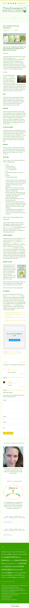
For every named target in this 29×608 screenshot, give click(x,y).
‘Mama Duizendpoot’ (8, 227)
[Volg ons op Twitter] (11, 3)
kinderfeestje (12, 560)
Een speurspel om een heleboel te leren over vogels (12, 588)
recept (10, 575)
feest (12, 554)
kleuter (3, 563)
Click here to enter (14, 340)
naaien (9, 572)
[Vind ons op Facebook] (9, 3)
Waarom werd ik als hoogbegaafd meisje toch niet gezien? (13, 590)
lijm (9, 353)
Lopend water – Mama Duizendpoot (15, 390)
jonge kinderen (11, 557)
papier (20, 572)
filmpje (9, 77)
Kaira (18, 604)
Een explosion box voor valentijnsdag (9, 599)
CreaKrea (24, 551)
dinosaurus (5, 554)
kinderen (5, 560)
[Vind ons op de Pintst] (13, 3)
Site (4, 427)
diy (9, 554)
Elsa (9, 369)
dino (2, 554)
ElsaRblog (11, 243)
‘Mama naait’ (9, 295)
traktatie (3, 577)
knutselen (5, 353)
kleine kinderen (21, 560)
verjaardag (11, 577)
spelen (16, 575)
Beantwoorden (22, 373)
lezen (2, 566)
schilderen (5, 354)
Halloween (15, 554)
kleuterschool (16, 563)
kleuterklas (8, 563)
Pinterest (12, 305)
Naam (5, 416)
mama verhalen (18, 570)
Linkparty (19, 353)
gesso (7, 169)
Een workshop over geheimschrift (8, 591)
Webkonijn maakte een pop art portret (14, 312)
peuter (24, 572)
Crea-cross (18, 552)
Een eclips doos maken (6, 598)
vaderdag (6, 577)
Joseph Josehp (19, 58)
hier (18, 250)
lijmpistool (13, 353)
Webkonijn (13, 241)
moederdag (4, 572)
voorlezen (22, 577)
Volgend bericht (22, 362)
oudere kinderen (15, 572)
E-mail (5, 422)
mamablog (14, 566)
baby (2, 552)
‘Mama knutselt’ (16, 295)
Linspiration (19, 243)
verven (15, 354)
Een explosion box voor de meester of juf (9, 595)
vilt (18, 577)
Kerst (19, 557)
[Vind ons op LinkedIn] (16, 3)
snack (13, 575)
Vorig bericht (6, 362)
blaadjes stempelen (13, 124)
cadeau (13, 551)
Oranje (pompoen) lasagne (6, 596)
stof (19, 575)
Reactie (5, 400)
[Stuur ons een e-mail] (6, 3)
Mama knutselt (12, 351)
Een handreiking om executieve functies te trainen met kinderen (14, 593)
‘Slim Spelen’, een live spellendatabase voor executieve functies (14, 585)
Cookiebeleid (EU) (21, 3)
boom (21, 351)
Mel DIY (22, 241)
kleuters (11, 563)
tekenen (22, 575)
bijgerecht (10, 551)
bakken (6, 551)
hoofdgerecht (20, 554)
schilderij (11, 354)
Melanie (10, 382)
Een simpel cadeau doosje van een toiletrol (10, 587)
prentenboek (4, 575)
